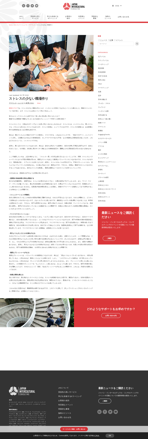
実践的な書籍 (63, 409)
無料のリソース (64, 413)
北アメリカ (102, 57)
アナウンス (32, 25)
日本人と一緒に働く (104, 119)
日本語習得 (102, 72)
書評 (99, 150)
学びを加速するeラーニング (70, 396)
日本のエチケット (104, 197)
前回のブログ (13, 108)
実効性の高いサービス (67, 392)
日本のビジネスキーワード (107, 189)
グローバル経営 (103, 177)
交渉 (99, 95)
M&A (100, 84)
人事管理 (101, 181)
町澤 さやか (30, 103)
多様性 (100, 170)
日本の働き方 (102, 99)
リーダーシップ (103, 64)
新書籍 (100, 131)
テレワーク (102, 107)
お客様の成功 (63, 400)
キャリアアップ (103, 158)
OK (110, 436)
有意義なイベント (65, 405)
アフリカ (101, 146)
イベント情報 (102, 142)
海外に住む (102, 80)
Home (11, 25)
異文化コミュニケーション (107, 162)
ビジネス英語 (102, 154)
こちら (97, 436)
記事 (111, 40)
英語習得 (101, 68)
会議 (99, 92)
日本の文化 (102, 193)
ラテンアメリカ (103, 60)
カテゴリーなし (103, 166)
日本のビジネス (103, 185)
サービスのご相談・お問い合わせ (74, 429)
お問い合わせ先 (111, 316)
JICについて (17, 25)
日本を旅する (102, 115)
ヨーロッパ (102, 173)
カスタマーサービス (104, 138)
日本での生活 (102, 76)
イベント (119, 40)
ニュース (24, 25)
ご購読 (109, 238)
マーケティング (103, 88)
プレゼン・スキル (104, 103)
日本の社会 (102, 201)
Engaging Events (104, 134)
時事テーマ (102, 123)
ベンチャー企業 (103, 111)
